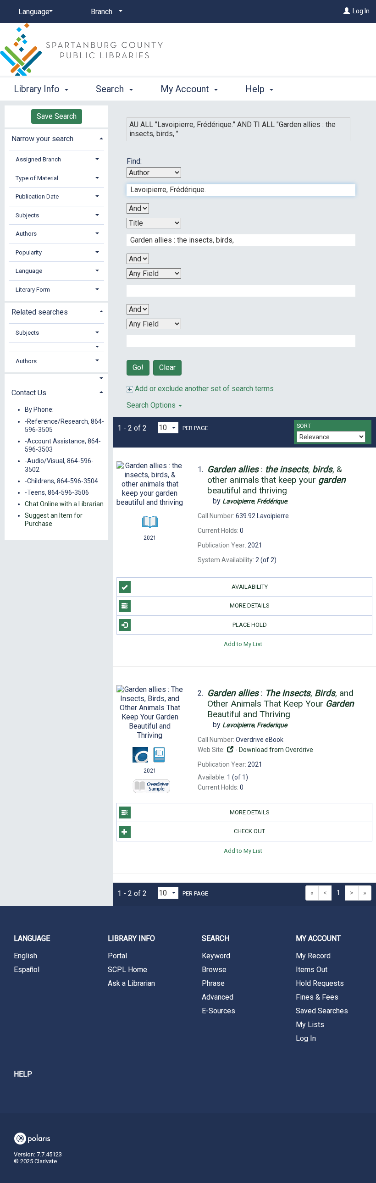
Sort (304, 426)
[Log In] (346, 11)
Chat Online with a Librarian (64, 504)
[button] (57, 347)
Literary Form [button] (33, 289)
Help (23, 1074)
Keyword (216, 955)
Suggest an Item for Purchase (54, 519)
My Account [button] (185, 88)
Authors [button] (26, 233)
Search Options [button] (152, 405)
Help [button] (256, 88)
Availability (250, 586)
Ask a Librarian (131, 983)
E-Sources (218, 1010)
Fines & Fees (317, 997)
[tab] (56, 137)
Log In (361, 11)
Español (26, 969)
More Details (250, 605)
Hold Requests (320, 983)
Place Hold (249, 624)
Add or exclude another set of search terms (203, 388)
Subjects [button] (27, 215)
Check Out (249, 831)
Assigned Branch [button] (38, 159)
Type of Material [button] (37, 178)
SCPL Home (127, 969)
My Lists (310, 1024)
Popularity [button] (29, 252)
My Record (313, 955)
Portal (117, 955)
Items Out (311, 969)
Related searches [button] (39, 312)
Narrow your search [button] (42, 138)
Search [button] (111, 88)
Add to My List (243, 644)
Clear (167, 367)
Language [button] (29, 270)
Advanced (217, 997)
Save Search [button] (57, 116)
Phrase (213, 983)
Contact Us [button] (28, 392)
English (25, 955)
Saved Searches (322, 1010)
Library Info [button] (38, 88)
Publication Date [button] (37, 196)
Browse (214, 969)
